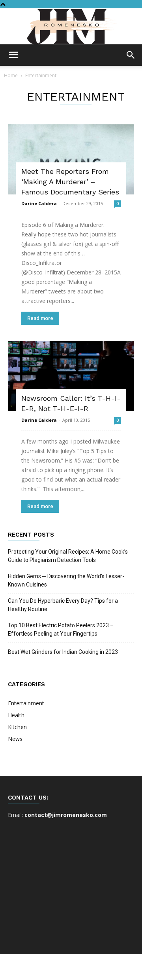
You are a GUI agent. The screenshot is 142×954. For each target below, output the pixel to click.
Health (16, 715)
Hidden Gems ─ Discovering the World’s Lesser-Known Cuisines (66, 580)
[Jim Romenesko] (71, 26)
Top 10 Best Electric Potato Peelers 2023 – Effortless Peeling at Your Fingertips (61, 629)
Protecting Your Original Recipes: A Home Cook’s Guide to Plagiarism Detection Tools (68, 555)
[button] (13, 55)
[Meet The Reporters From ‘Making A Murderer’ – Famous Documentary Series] (71, 159)
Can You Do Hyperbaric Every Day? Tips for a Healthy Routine (63, 605)
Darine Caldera (39, 203)
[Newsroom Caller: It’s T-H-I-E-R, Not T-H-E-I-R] (71, 376)
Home (11, 75)
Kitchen (17, 727)
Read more (40, 318)
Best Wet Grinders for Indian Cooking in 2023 (63, 652)
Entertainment (26, 703)
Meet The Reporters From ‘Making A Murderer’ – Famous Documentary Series (70, 181)
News (15, 739)
